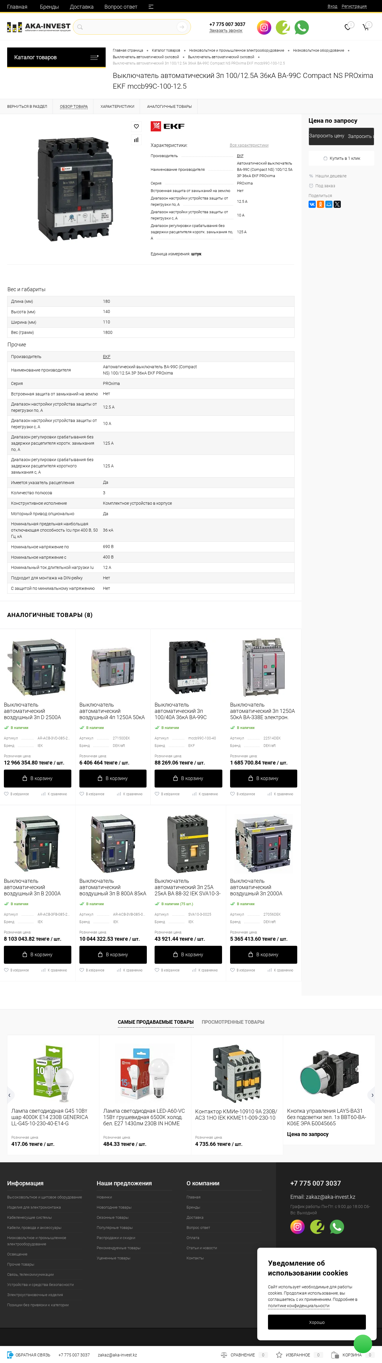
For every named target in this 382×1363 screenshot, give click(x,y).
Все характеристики (249, 145)
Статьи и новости (202, 1248)
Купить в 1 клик (345, 158)
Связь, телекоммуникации (30, 1274)
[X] (337, 204)
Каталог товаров (35, 57)
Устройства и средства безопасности (40, 1284)
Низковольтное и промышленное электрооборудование (36, 1240)
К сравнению (57, 794)
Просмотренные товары (233, 1022)
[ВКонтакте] (312, 204)
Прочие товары (20, 1264)
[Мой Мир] (328, 204)
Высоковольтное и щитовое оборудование (44, 1197)
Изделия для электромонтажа (34, 1207)
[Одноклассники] (320, 204)
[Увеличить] (75, 189)
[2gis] (285, 27)
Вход (332, 6)
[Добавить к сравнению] (136, 139)
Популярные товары (115, 1227)
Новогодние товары (114, 1207)
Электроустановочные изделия (35, 1295)
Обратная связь (32, 1355)
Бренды (49, 7)
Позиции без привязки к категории (38, 1305)
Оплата (193, 1237)
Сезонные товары (113, 1217)
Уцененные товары (113, 1258)
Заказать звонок (226, 30)
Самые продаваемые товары (156, 1022)
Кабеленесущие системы (29, 1217)
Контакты (195, 1258)
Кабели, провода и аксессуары (34, 1227)
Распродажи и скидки (116, 1237)
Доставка (82, 7)
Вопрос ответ (121, 7)
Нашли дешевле (330, 176)
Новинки (104, 1197)
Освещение (17, 1254)
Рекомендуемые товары (119, 1248)
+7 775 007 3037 (227, 24)
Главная (17, 7)
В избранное (19, 794)
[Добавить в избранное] (136, 126)
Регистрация (354, 6)
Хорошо (317, 1322)
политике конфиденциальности (298, 1305)
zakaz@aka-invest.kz (330, 1197)
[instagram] (266, 27)
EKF (240, 156)
